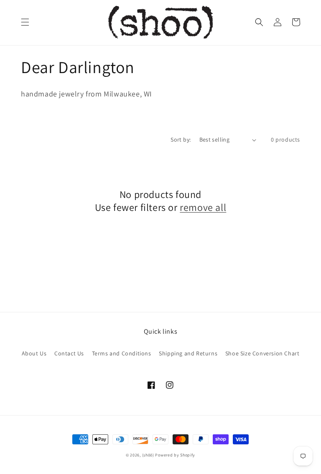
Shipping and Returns (188, 353)
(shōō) (148, 455)
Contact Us (69, 353)
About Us (34, 353)
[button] (25, 22)
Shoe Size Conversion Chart (262, 353)
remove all (203, 207)
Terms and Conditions (121, 353)
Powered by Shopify (175, 455)
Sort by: (181, 139)
